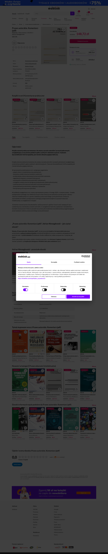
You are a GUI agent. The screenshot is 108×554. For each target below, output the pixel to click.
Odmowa (53, 296)
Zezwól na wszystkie (78, 296)
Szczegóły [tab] (54, 262)
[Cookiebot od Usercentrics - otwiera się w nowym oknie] (82, 256)
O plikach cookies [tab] (79, 262)
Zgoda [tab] (29, 262)
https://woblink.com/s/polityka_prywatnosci (31, 278)
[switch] (44, 289)
